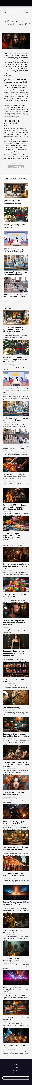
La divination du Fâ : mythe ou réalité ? (15, 1046)
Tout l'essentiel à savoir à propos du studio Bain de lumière (16, 848)
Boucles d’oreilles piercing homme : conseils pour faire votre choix (14, 622)
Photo (15, 1070)
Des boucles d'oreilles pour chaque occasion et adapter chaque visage (14, 653)
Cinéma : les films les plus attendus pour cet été (13, 959)
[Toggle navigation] (3, 3)
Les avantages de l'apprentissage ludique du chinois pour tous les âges (14, 250)
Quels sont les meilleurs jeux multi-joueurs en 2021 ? (14, 822)
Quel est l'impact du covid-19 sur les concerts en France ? (16, 903)
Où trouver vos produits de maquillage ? (13, 680)
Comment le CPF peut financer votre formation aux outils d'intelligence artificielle (15, 507)
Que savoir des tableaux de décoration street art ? (13, 793)
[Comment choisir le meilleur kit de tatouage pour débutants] (16, 285)
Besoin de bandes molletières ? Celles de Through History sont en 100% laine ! (15, 226)
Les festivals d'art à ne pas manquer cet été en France (13, 874)
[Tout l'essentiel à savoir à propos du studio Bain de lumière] (16, 837)
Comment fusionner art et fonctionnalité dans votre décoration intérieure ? (13, 202)
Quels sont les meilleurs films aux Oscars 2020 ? (14, 931)
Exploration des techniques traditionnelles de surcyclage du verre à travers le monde (16, 476)
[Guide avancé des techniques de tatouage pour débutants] (16, 262)
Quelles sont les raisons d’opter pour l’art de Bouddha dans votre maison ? (16, 764)
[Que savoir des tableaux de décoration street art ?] (16, 783)
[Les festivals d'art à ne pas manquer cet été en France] (16, 864)
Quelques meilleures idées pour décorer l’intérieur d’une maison (16, 735)
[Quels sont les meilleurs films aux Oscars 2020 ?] (16, 920)
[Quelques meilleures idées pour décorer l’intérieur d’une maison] (16, 724)
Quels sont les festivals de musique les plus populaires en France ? (15, 989)
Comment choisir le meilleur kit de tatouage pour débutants (15, 295)
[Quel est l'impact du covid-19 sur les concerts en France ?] (16, 892)
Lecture (15, 1065)
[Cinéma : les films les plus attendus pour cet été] (16, 948)
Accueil (3, 11)
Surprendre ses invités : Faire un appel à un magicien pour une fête (16, 566)
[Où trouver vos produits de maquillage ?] (16, 669)
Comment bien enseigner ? (13, 707)
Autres (8, 11)
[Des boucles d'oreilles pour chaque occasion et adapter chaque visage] (16, 641)
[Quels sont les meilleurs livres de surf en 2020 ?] (16, 1007)
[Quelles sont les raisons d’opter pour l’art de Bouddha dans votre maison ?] (16, 752)
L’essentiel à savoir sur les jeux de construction (15, 595)
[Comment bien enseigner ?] (16, 698)
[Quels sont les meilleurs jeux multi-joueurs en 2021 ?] (16, 811)
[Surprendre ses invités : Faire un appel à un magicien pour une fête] (16, 554)
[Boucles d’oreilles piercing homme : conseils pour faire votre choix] (16, 611)
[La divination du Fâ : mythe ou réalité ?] (16, 1035)
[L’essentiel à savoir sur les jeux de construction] (16, 584)
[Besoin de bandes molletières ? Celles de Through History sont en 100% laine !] (16, 214)
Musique (15, 1067)
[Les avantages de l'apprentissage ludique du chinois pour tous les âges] (16, 238)
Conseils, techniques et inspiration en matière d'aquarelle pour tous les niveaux (13, 536)
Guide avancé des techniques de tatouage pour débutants (15, 273)
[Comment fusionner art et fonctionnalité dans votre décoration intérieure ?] (16, 190)
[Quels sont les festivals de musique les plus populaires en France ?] (16, 977)
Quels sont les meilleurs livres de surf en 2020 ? (16, 1018)
